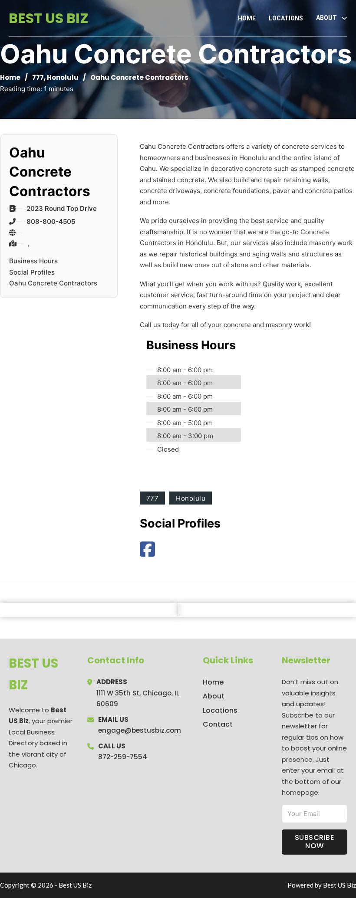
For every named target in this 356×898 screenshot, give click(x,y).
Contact (218, 724)
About (213, 696)
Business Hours (33, 261)
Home (247, 18)
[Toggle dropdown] (344, 18)
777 (38, 77)
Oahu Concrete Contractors (53, 283)
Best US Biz (49, 18)
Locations (286, 18)
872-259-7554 (122, 756)
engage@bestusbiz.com (139, 730)
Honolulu (63, 77)
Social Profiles (32, 272)
